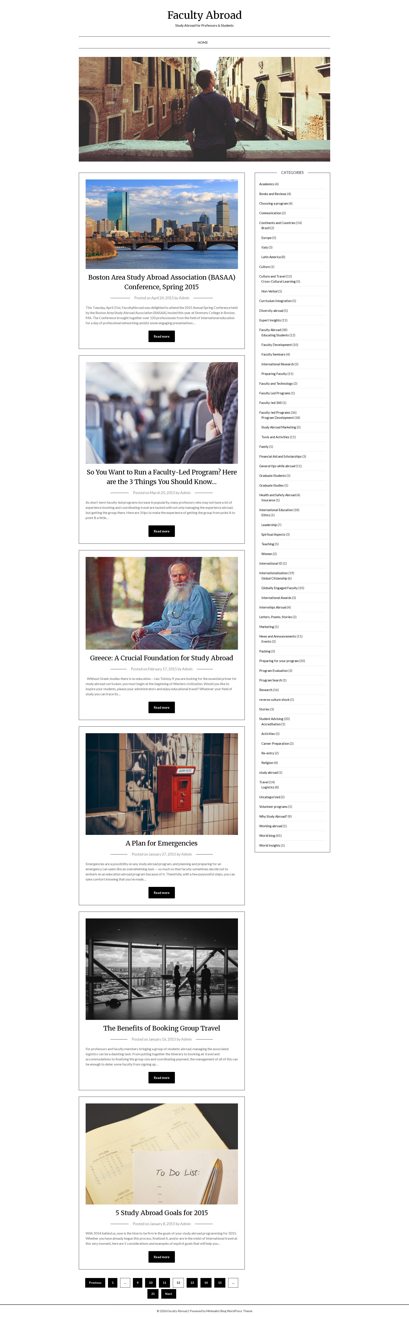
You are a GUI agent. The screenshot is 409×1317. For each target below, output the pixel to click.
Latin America (271, 257)
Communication (270, 213)
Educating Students (275, 335)
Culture (264, 267)
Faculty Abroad (204, 15)
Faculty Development (276, 345)
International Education (276, 510)
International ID (270, 563)
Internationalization (273, 573)
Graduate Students (272, 475)
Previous (95, 1282)
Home (203, 42)
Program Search (270, 680)
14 (206, 1282)
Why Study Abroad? (273, 816)
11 (164, 1282)
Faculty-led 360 (270, 403)
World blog (267, 835)
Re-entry (267, 753)
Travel (263, 782)
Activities (268, 734)
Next (168, 1293)
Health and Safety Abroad (277, 495)
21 (153, 1293)
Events (266, 641)
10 (150, 1282)
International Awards (276, 598)
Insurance (268, 500)
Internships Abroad (272, 607)
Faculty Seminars (273, 354)
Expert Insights (270, 320)
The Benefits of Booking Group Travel (161, 1028)
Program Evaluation (273, 670)
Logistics (267, 787)
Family (264, 446)
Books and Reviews (273, 194)
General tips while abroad (277, 466)
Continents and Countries (277, 223)
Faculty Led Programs (274, 393)
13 (192, 1282)
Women (266, 554)
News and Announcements (277, 636)
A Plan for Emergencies (162, 843)
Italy (264, 247)
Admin (184, 298)
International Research (277, 364)
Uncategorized (269, 797)
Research (265, 690)
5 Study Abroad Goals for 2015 (161, 1213)
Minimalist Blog (216, 1311)
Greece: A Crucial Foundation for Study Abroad (161, 658)
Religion (267, 763)
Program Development (277, 417)
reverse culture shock (274, 699)
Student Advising (271, 719)
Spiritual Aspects (273, 534)
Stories (264, 709)
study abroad (268, 772)
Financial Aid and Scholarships (280, 456)
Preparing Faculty (274, 374)
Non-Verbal (269, 291)
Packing (265, 651)
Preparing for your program (279, 661)
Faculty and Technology (276, 383)
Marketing (266, 627)
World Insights (269, 845)
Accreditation (271, 724)
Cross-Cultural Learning (278, 281)
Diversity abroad (271, 310)
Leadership (269, 525)
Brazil (265, 228)
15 (220, 1282)
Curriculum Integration (275, 301)
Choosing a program (273, 203)
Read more (162, 336)
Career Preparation (275, 743)
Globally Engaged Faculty (279, 588)
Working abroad (270, 826)
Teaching (267, 544)
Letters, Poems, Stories (275, 617)
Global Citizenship (274, 578)
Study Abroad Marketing (278, 427)
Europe (266, 238)
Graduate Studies (271, 485)
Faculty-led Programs (274, 412)
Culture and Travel (272, 276)
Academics (266, 184)
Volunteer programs (273, 806)
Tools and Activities (275, 437)
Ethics (265, 515)
